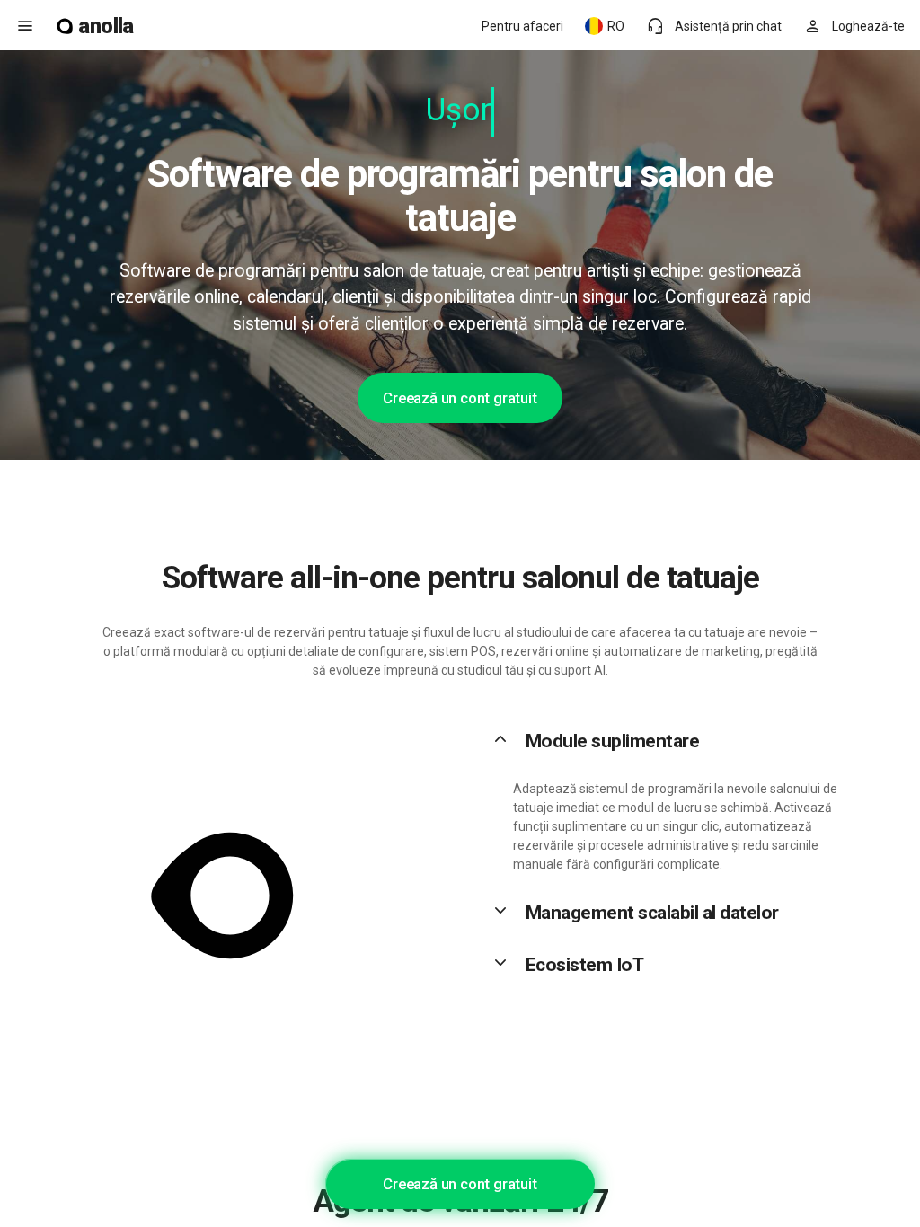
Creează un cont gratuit (459, 398)
